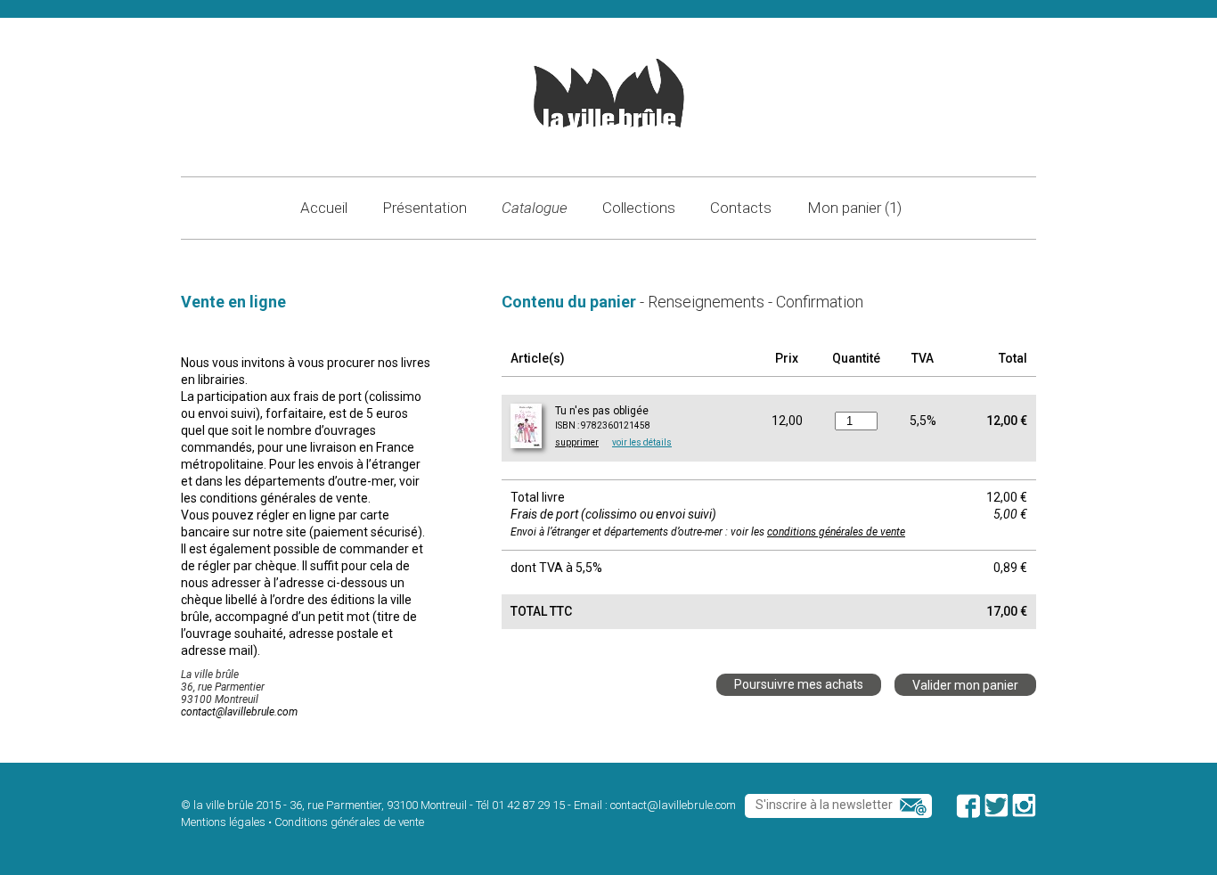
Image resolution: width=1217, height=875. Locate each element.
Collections (638, 208)
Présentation (424, 208)
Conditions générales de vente (349, 822)
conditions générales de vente (836, 532)
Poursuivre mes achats (798, 684)
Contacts (741, 208)
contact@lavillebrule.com (239, 712)
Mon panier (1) (854, 208)
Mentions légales (223, 822)
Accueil (323, 208)
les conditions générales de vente (274, 498)
